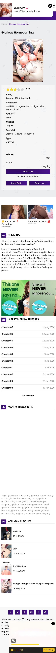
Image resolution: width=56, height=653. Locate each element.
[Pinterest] (24, 612)
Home (4, 24)
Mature (18, 133)
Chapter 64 (7, 347)
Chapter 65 (7, 340)
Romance (29, 133)
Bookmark (28, 171)
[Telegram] (45, 612)
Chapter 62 (7, 360)
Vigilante (17, 531)
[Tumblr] (38, 612)
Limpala (9, 125)
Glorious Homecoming (19, 24)
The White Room (20, 566)
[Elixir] (7, 557)
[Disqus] (28, 450)
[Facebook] (10, 612)
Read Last (40, 183)
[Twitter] (17, 612)
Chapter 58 (7, 387)
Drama (9, 133)
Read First (16, 183)
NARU (8, 117)
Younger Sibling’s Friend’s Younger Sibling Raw (33, 583)
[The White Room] (7, 574)
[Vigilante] (7, 539)
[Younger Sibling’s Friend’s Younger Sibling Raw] (7, 591)
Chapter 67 (7, 327)
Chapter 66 (7, 334)
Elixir (15, 549)
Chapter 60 (7, 374)
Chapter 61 (6, 367)
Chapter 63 (7, 354)
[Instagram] (31, 612)
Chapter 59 (7, 381)
